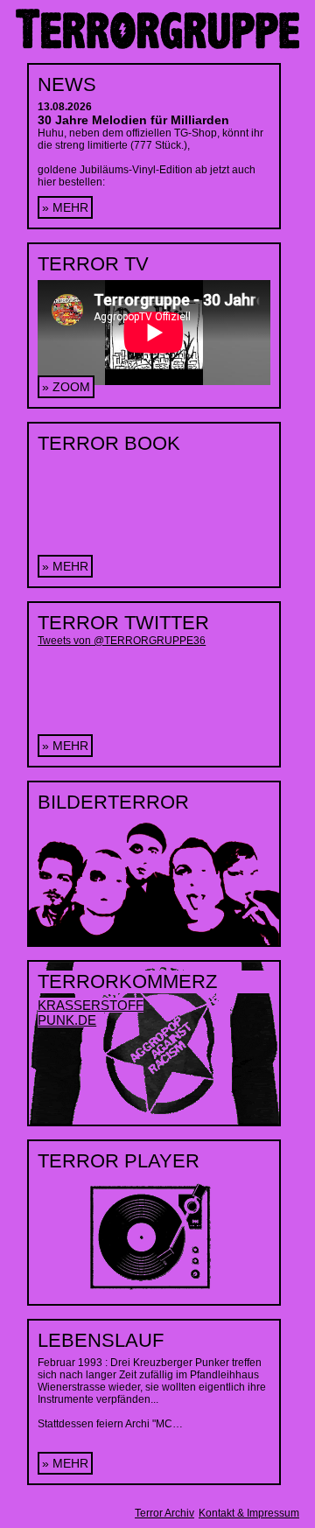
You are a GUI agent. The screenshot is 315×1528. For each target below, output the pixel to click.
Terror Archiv (164, 1513)
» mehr (65, 207)
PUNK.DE (67, 1020)
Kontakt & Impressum (249, 1513)
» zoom (66, 387)
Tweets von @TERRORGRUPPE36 (122, 640)
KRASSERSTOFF (91, 1005)
